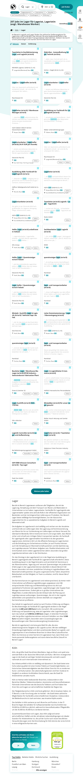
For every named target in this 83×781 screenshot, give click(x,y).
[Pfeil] (17, 12)
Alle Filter (68, 12)
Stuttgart (35, 764)
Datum (23, 44)
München (55, 761)
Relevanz (16, 44)
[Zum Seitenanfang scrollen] (77, 768)
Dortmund (36, 767)
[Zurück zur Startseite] (13, 7)
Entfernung (32, 44)
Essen (54, 767)
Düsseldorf (56, 764)
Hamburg (35, 761)
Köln (17, 30)
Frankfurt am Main (19, 764)
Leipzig (14, 767)
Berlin (14, 761)
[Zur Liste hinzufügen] (38, 49)
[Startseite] (11, 30)
